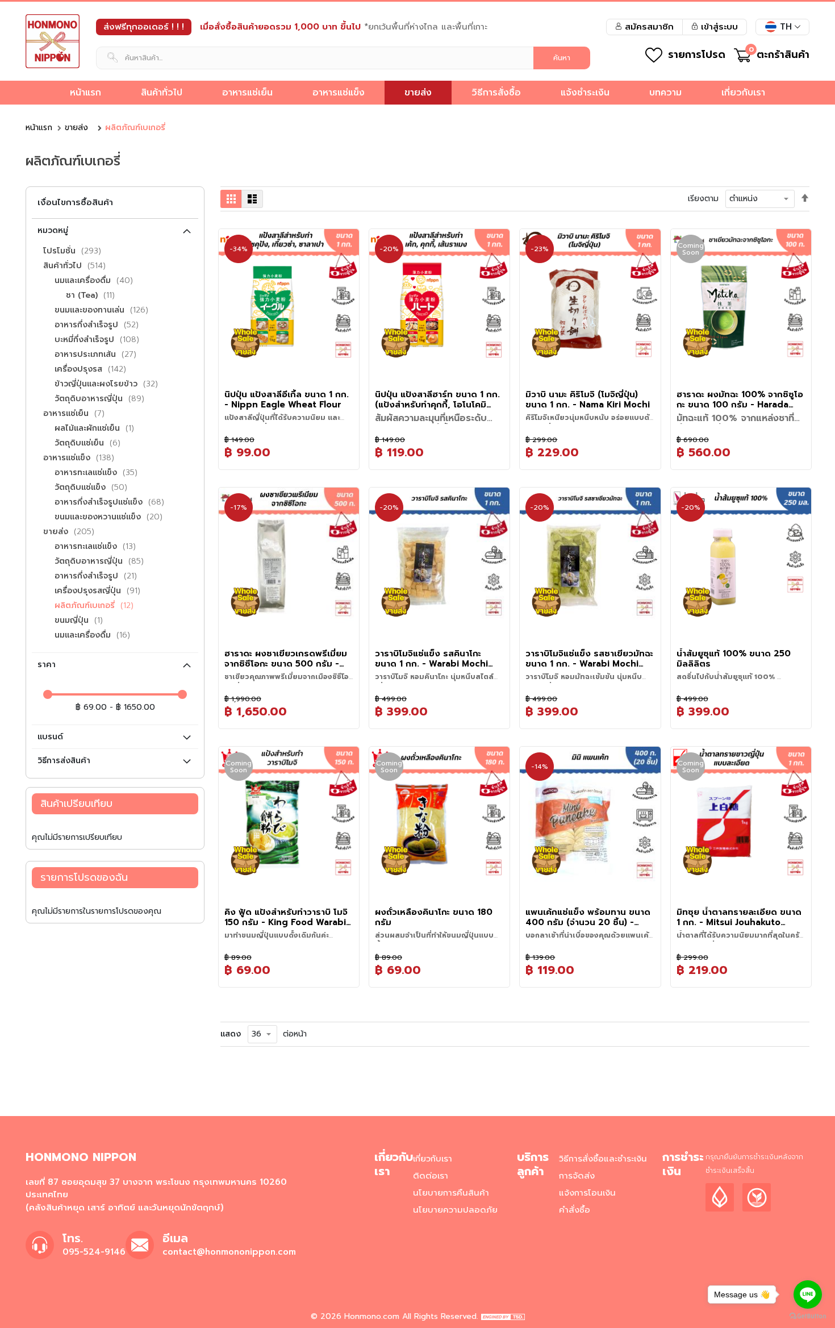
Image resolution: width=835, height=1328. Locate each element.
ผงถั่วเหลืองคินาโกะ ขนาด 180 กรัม (433, 917)
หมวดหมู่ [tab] (52, 230)
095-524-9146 (94, 1252)
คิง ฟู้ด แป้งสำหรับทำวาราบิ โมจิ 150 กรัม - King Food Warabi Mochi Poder (286, 917)
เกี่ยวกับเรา (432, 1158)
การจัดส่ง (577, 1175)
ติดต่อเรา (430, 1175)
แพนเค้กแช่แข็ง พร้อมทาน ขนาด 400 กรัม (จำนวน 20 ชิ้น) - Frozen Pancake (587, 917)
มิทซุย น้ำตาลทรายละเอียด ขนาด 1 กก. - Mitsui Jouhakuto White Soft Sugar (739, 917)
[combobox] (343, 58)
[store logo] (53, 41)
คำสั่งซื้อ (574, 1210)
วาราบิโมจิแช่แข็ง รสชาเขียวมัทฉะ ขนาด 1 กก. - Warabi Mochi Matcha (589, 658)
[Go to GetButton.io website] (808, 1316)
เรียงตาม (703, 199)
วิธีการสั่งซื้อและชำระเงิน (603, 1158)
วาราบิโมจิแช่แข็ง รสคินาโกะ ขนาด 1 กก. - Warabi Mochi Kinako (431, 658)
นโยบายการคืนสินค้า (451, 1193)
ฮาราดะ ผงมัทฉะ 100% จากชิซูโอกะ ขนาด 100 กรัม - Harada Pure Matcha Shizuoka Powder (740, 399)
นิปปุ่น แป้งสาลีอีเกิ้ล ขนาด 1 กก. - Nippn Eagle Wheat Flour (286, 399)
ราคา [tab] (46, 665)
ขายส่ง (76, 128)
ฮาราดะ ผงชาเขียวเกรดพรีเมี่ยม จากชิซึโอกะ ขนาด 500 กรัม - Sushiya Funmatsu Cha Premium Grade (285, 658)
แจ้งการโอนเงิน (587, 1193)
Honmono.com (371, 1316)
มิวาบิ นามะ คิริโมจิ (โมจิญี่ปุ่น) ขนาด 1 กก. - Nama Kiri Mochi (587, 399)
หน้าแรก (39, 128)
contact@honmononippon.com (229, 1252)
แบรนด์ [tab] (50, 737)
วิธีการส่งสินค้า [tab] (63, 761)
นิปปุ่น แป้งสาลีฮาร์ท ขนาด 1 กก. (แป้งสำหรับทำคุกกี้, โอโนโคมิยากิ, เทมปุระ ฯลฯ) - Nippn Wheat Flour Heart (437, 399)
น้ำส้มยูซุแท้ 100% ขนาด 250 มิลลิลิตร (734, 658)
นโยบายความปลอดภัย (455, 1210)
